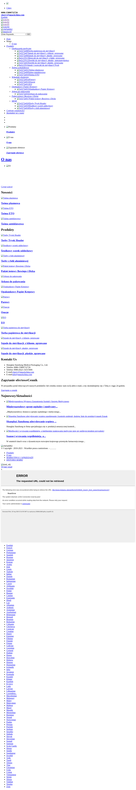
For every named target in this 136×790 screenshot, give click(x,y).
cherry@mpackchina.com (12, 15)
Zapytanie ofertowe (15, 153)
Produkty (10, 132)
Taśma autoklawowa (12, 223)
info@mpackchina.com (22, 374)
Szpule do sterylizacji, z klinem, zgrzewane (24, 343)
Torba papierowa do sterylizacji (18, 332)
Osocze (4, 312)
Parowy (5, 302)
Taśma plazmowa (10, 203)
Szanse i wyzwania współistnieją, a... (26, 436)
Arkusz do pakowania (13, 281)
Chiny (9, 8)
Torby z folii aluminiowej (14, 261)
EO (3, 322)
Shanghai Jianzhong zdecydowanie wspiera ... (31, 421)
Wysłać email (6, 467)
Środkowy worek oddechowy (17, 250)
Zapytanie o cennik (9, 390)
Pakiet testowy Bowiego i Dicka (18, 271)
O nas (9, 142)
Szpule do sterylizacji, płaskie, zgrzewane (23, 353)
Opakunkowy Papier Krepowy (18, 291)
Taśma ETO (7, 213)
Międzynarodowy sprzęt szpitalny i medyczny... (32, 406)
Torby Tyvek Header (12, 240)
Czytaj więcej (6, 187)
